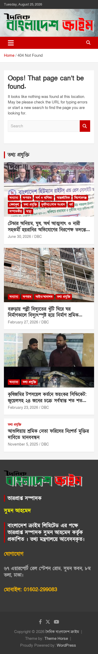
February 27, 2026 (23, 322)
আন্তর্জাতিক (63, 198)
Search (85, 126)
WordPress (66, 645)
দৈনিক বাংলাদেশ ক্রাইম (62, 631)
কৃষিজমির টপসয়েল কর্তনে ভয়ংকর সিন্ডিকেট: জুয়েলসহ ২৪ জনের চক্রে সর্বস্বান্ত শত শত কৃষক (47, 400)
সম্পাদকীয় (15, 211)
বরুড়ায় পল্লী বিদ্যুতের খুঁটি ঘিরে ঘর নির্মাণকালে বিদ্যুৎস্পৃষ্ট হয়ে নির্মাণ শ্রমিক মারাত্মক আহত (43, 315)
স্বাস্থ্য (29, 211)
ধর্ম (71, 204)
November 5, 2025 (23, 444)
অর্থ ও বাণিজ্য (44, 198)
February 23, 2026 (23, 407)
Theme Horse (56, 638)
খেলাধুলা (14, 204)
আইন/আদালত (44, 297)
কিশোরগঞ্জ (80, 198)
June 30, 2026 (19, 236)
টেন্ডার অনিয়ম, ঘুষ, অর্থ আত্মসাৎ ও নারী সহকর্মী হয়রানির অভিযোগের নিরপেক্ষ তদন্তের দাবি (48, 230)
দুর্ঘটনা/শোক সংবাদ (53, 204)
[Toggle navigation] (11, 43)
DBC (38, 236)
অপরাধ (27, 198)
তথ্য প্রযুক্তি (18, 154)
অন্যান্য (13, 198)
